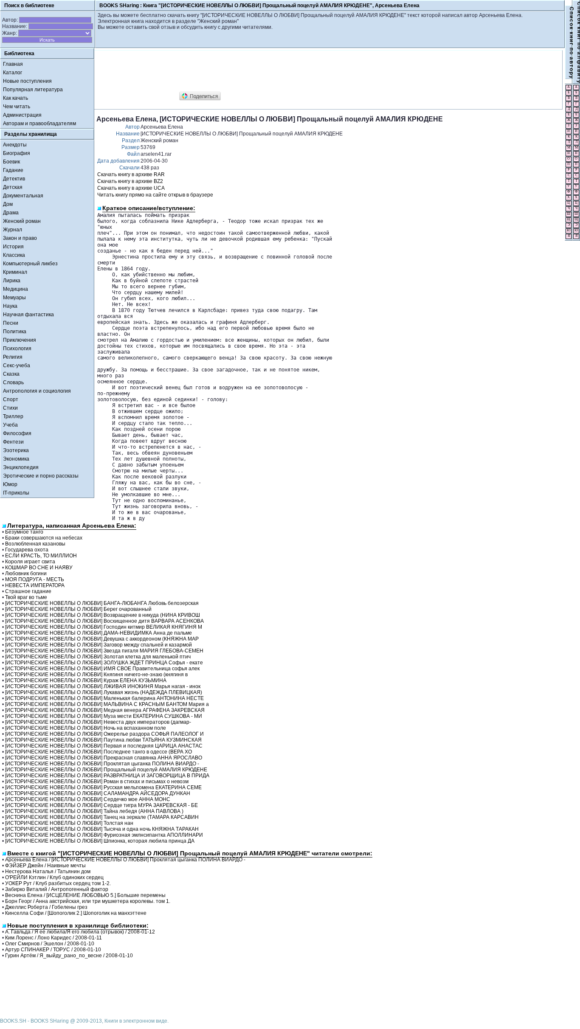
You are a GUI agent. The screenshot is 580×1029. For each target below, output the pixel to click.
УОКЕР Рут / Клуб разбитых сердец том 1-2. (58, 883)
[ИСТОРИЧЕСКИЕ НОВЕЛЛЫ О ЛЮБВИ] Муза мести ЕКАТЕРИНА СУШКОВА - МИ (103, 716)
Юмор (10, 484)
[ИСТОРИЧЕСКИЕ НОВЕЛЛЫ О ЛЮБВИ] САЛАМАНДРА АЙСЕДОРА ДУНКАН (97, 793)
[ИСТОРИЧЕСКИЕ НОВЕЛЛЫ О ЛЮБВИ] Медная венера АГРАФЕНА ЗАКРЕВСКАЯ (105, 710)
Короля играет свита (30, 562)
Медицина (15, 289)
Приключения (19, 340)
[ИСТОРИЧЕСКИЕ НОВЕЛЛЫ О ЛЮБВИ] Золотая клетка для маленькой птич (98, 657)
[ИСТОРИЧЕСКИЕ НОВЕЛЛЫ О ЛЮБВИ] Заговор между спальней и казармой (98, 645)
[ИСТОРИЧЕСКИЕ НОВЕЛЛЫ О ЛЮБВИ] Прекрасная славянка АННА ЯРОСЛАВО (103, 758)
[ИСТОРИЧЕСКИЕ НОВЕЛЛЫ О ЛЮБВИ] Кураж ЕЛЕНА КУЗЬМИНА (85, 680)
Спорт (10, 399)
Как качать (15, 98)
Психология (17, 348)
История (13, 247)
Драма (11, 213)
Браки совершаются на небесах (43, 538)
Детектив (14, 179)
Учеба (10, 425)
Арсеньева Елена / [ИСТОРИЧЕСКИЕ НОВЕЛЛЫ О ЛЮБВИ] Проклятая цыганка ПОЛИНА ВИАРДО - (125, 860)
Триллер (13, 416)
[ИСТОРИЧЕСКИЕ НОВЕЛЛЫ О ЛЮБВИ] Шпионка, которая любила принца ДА (99, 841)
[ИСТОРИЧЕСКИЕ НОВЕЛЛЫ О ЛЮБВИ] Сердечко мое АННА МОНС (87, 799)
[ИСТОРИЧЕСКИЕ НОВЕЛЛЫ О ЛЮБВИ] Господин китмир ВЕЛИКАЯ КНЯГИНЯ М (103, 627)
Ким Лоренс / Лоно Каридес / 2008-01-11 (53, 938)
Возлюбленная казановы (35, 544)
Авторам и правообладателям (39, 124)
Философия (17, 433)
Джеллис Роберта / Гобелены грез (46, 907)
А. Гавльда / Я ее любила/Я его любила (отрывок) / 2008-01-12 (80, 932)
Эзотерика (16, 450)
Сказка (11, 374)
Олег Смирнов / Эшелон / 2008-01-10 (49, 944)
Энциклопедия (21, 467)
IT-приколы (16, 493)
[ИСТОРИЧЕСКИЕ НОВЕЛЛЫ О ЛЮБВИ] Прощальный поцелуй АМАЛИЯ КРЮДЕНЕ (106, 770)
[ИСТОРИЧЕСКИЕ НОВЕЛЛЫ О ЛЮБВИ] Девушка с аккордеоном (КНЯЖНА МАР (102, 639)
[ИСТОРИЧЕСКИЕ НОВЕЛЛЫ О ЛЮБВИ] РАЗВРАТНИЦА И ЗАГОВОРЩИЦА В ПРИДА (107, 776)
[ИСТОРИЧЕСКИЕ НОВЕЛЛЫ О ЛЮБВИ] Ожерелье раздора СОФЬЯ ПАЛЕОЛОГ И (104, 734)
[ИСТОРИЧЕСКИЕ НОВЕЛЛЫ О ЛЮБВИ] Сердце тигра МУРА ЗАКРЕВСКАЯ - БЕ (101, 805)
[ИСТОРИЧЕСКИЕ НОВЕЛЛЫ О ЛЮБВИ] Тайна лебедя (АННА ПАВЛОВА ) (94, 811)
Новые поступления (27, 81)
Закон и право (20, 238)
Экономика (16, 459)
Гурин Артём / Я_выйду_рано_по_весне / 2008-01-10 (69, 956)
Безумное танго (24, 532)
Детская (13, 187)
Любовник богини (26, 573)
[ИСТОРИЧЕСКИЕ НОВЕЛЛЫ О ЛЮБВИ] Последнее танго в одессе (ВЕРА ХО (98, 752)
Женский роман (22, 221)
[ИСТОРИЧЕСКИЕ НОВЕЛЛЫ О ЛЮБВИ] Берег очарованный (78, 609)
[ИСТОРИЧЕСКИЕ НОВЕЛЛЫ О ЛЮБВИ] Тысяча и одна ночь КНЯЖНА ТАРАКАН (102, 829)
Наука (10, 306)
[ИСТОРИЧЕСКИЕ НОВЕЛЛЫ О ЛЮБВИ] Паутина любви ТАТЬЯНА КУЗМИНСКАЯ (103, 740)
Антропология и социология (37, 391)
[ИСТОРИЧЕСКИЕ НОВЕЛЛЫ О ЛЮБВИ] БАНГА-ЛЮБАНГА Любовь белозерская (102, 603)
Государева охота (26, 550)
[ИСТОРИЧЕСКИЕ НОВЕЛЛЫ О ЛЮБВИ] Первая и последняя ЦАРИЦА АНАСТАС (104, 746)
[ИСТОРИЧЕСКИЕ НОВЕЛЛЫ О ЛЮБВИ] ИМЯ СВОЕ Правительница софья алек (102, 669)
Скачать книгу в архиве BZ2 (130, 181)
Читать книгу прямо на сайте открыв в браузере (155, 195)
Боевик (11, 162)
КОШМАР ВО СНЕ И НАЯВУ (39, 568)
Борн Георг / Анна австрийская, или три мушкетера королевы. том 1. (87, 901)
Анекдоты (15, 145)
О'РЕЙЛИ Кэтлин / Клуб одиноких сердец (54, 877)
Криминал (15, 272)
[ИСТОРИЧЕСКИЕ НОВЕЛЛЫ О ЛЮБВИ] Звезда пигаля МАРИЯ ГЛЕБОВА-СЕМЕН (104, 651)
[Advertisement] (250, 71)
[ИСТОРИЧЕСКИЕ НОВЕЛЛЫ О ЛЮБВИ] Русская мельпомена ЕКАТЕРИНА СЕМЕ (103, 787)
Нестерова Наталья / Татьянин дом (47, 871)
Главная (13, 64)
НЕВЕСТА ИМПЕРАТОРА (35, 585)
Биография (16, 153)
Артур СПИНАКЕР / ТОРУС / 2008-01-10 (53, 950)
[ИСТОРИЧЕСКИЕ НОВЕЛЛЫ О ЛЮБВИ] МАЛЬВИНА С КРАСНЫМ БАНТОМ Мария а (107, 704)
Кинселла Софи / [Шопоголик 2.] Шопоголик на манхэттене (75, 913)
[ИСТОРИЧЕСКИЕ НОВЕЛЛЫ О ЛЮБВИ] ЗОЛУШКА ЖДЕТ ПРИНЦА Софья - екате (104, 663)
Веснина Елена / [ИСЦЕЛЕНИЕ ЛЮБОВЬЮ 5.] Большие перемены (85, 895)
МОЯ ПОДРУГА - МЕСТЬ (34, 579)
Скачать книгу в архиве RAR (131, 174)
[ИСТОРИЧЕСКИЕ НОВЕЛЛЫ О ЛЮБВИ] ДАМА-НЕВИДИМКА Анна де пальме (98, 633)
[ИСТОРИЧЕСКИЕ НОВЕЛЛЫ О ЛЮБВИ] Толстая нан (69, 823)
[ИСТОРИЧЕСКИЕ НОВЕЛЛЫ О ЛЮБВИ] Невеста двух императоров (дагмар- (98, 722)
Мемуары (14, 298)
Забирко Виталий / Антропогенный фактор (56, 889)
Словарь (13, 382)
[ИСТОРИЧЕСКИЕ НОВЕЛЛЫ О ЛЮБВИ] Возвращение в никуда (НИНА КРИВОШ (102, 615)
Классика (14, 255)
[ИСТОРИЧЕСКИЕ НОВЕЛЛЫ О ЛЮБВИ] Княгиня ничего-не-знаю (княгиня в (96, 675)
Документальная (23, 196)
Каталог (12, 73)
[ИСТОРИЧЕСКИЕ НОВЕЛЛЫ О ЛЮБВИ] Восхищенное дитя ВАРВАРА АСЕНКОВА (104, 621)
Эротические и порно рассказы (41, 476)
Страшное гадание (28, 591)
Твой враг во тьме (26, 597)
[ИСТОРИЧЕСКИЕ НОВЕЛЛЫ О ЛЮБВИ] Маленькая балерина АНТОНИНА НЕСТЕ (104, 698)
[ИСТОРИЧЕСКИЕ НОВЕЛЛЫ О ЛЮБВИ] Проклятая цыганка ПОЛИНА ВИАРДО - (102, 764)
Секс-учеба (16, 365)
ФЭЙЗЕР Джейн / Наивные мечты (45, 866)
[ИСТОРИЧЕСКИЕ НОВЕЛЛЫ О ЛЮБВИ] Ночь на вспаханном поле (85, 728)
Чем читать (16, 107)
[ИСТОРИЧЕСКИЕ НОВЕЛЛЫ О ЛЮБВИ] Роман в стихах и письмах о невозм (97, 781)
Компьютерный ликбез (30, 264)
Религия (13, 357)
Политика (14, 332)
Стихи (10, 408)
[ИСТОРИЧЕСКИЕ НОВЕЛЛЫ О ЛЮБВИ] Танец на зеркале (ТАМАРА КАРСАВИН (102, 817)
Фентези (13, 442)
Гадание (13, 170)
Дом (8, 204)
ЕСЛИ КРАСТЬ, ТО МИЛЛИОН (41, 556)
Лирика (11, 281)
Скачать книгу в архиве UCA (131, 188)
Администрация (22, 115)
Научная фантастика (28, 315)
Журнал (12, 230)
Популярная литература (33, 90)
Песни (10, 323)
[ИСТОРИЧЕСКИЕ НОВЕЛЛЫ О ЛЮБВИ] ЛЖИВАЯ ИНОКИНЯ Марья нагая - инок (102, 686)
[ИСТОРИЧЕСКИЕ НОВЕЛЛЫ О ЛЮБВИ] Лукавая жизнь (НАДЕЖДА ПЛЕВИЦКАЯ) (103, 692)
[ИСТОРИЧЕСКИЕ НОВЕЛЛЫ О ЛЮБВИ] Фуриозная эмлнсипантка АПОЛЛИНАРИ (104, 835)
